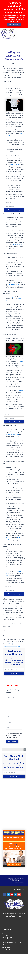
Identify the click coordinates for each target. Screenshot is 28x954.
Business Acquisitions (7, 937)
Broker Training (5, 933)
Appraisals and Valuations (8, 932)
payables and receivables (12, 434)
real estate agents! (17, 244)
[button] (26, 33)
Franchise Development (7, 946)
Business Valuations (6, 939)
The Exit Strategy (6, 949)
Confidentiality (9, 297)
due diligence (19, 361)
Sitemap (6, 916)
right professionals (15, 164)
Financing (4, 944)
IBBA (5, 643)
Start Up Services (6, 947)
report (11, 358)
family (7, 537)
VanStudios (21, 916)
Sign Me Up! (14, 673)
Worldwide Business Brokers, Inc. (16, 913)
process (19, 66)
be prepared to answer (15, 284)
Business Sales (5, 935)
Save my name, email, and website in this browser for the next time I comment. (14, 735)
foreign (7, 575)
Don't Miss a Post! (14, 210)
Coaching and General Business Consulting (12, 942)
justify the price (20, 390)
